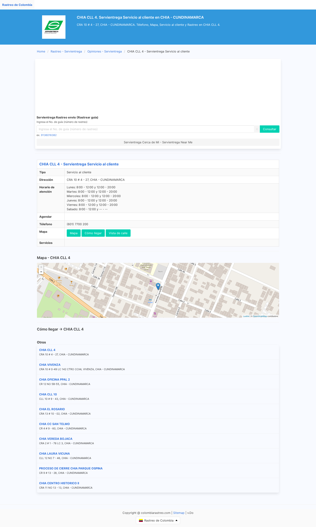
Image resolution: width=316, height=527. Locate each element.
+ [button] (41, 267)
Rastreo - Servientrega (66, 51)
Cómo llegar (93, 233)
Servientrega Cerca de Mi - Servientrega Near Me (158, 142)
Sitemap (179, 513)
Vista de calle (118, 233)
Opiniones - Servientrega (104, 51)
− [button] (41, 272)
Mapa (74, 233)
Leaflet (246, 316)
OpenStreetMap (260, 316)
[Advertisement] (158, 87)
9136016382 (49, 135)
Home (41, 51)
